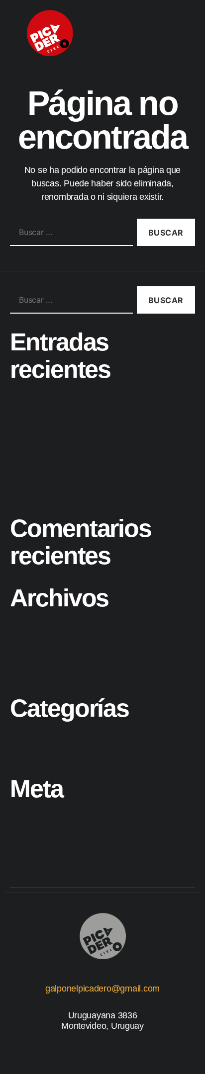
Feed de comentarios (53, 849)
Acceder (27, 819)
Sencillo (26, 470)
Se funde (28, 493)
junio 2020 (31, 658)
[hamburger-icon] (165, 33)
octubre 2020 (37, 643)
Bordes (25, 400)
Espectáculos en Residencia (68, 753)
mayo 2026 (32, 628)
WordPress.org (41, 864)
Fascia (23, 423)
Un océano (32, 446)
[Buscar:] (69, 234)
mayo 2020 (32, 673)
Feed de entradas (46, 834)
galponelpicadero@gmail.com (102, 988)
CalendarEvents (43, 739)
